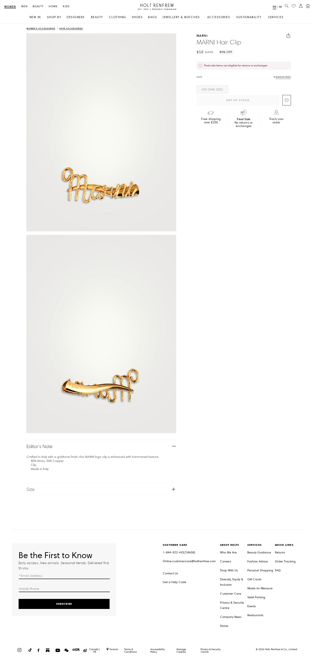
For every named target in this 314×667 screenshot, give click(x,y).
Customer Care (230, 593)
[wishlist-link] (294, 6)
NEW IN (35, 17)
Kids (66, 6)
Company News (230, 617)
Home (53, 6)
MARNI (202, 36)
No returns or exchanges (244, 122)
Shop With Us (229, 570)
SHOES (137, 17)
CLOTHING (117, 17)
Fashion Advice (257, 561)
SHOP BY (54, 17)
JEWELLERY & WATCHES (181, 17)
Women (10, 6)
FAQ (277, 570)
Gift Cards (254, 579)
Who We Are (228, 552)
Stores (224, 626)
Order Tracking (285, 561)
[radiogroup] (244, 89)
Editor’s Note (39, 446)
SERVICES (275, 17)
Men (24, 6)
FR (280, 7)
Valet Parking (256, 597)
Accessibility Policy (157, 650)
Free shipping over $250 (211, 120)
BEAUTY (97, 17)
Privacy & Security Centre (232, 605)
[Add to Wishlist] (286, 100)
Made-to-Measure (260, 588)
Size (30, 489)
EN (274, 7)
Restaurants (255, 615)
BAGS (152, 17)
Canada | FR (94, 650)
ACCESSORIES (218, 17)
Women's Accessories (40, 29)
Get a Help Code (174, 582)
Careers (225, 561)
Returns (280, 552)
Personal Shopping (260, 570)
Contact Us (170, 573)
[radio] (212, 89)
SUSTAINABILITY (248, 17)
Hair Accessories (71, 29)
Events (251, 606)
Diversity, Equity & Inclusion (231, 582)
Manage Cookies (181, 650)
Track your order (276, 120)
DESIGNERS (76, 17)
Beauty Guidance (259, 552)
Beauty (38, 6)
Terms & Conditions (130, 650)
